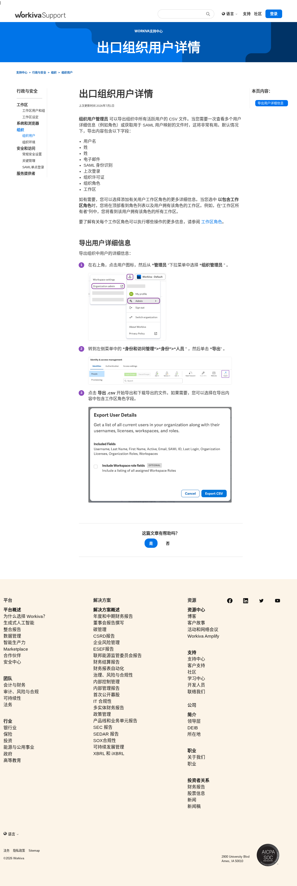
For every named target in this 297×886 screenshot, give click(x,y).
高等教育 (12, 760)
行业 (7, 721)
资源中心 (196, 609)
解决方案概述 (106, 609)
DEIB (192, 727)
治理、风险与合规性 (113, 675)
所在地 (194, 734)
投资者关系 (198, 780)
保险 (7, 734)
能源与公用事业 (18, 747)
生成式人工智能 (18, 622)
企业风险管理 (106, 642)
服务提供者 (26, 173)
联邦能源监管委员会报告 (117, 655)
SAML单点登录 (33, 167)
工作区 (22, 105)
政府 (7, 754)
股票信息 (196, 793)
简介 (191, 714)
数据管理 (12, 636)
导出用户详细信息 (271, 103)
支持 (191, 652)
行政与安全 (39, 72)
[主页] (40, 15)
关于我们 (196, 757)
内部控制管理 (106, 681)
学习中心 (196, 678)
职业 (191, 750)
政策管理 (102, 714)
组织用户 (67, 72)
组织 (54, 72)
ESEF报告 (103, 649)
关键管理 (28, 160)
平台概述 (12, 609)
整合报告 (12, 629)
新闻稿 (194, 806)
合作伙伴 (12, 655)
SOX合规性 (104, 740)
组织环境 (28, 142)
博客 (191, 616)
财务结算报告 (106, 662)
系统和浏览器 (28, 123)
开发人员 (196, 685)
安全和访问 (26, 148)
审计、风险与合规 (21, 691)
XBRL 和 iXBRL (108, 753)
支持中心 (21, 72)
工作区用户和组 (33, 110)
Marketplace (15, 649)
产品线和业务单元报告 (115, 720)
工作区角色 (211, 222)
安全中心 (12, 662)
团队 (7, 678)
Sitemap (34, 850)
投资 (7, 740)
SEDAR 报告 (106, 734)
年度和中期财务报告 (113, 616)
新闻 (191, 800)
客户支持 (196, 665)
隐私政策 (19, 850)
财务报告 (196, 787)
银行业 (10, 727)
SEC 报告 (103, 727)
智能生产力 (14, 642)
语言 (230, 14)
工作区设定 (30, 117)
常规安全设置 (32, 154)
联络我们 (196, 691)
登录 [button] (274, 13)
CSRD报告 (104, 636)
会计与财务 (14, 685)
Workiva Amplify (203, 636)
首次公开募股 (106, 694)
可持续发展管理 (108, 747)
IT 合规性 (102, 701)
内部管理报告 (106, 688)
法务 (7, 704)
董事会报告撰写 (108, 622)
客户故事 (196, 622)
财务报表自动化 (108, 668)
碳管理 (100, 629)
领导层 (194, 721)
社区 (191, 672)
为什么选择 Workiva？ (25, 616)
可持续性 (12, 698)
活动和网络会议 (202, 629)
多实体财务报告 (108, 707)
